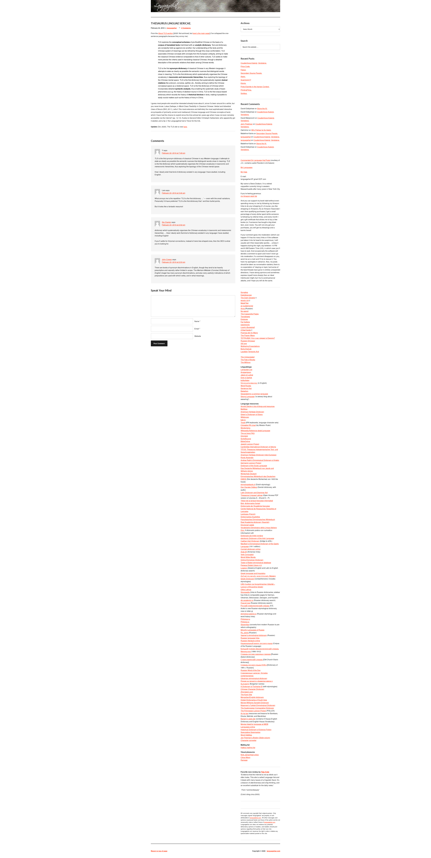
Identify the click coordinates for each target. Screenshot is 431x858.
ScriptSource (246, 438)
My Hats (244, 172)
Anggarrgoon (246, 372)
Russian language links (250, 638)
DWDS (243, 479)
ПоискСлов (245, 603)
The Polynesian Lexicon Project (253, 710)
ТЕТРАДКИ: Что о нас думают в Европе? (258, 338)
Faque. (243, 69)
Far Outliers (245, 322)
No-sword (244, 311)
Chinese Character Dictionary (252, 689)
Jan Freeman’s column (255, 737)
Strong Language (247, 396)
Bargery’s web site (248, 718)
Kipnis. (243, 83)
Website (197, 336)
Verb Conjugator (247, 554)
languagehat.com (159, 6)
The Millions (245, 362)
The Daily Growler (248, 297)
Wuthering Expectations (250, 346)
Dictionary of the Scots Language (254, 465)
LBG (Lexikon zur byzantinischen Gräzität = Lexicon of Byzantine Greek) (258, 585)
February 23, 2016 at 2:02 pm (173, 225)
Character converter (248, 740)
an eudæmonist (247, 305)
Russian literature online (250, 640)
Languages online (248, 727)
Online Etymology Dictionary (252, 560)
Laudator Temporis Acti (250, 351)
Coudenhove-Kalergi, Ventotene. (254, 63)
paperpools (245, 324)
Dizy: (243, 530)
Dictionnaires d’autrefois (250, 516)
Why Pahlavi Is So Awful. (261, 130)
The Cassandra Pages (250, 314)
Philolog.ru (245, 622)
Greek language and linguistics (253, 573)
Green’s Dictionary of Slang (252, 414)
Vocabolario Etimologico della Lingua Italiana (259, 527)
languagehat (172, 28)
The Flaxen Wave (248, 335)
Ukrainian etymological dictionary (254, 678)
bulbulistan (245, 380)
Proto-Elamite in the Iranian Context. (255, 86)
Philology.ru (245, 619)
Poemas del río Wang (249, 332)
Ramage (244, 760)
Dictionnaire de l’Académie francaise (255, 506)
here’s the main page (201, 33)
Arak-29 (244, 551)
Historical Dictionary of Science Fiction (256, 729)
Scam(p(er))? (246, 80)
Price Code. (245, 66)
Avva (243, 308)
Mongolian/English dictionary (252, 697)
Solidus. (244, 93)
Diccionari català (247, 525)
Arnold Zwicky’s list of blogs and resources (258, 406)
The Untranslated (247, 357)
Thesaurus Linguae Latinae (252, 495)
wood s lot (245, 300)
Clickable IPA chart (248, 425)
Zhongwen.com (247, 692)
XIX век (244, 343)
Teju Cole (265, 772)
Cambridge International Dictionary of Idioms (258, 446)
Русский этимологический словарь (255, 605)
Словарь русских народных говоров (256, 654)
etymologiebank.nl (248, 484)
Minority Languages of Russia (252, 630)
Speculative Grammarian (250, 732)
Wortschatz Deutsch (249, 473)
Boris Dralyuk (246, 349)
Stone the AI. (262, 108)
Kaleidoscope (246, 295)
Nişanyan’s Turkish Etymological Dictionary (258, 705)
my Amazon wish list (249, 196)
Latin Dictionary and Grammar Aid (254, 492)
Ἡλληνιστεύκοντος (249, 383)
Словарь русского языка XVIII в (254, 665)
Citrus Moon (245, 757)
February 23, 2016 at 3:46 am (173, 193)
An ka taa (244, 713)
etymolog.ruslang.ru (248, 613)
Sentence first (246, 388)
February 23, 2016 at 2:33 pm (173, 262)
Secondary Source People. (251, 73)
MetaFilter (245, 303)
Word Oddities (246, 735)
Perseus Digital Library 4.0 (251, 565)
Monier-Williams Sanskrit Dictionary (255, 702)
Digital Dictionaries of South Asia (254, 700)
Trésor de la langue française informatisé (257, 500)
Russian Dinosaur (248, 340)
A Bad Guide (246, 330)
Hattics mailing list (248, 747)
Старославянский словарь (252, 659)
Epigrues (244, 319)
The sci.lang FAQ (247, 433)
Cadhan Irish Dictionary (250, 541)
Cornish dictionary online (251, 549)
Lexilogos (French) (248, 514)
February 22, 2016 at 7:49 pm (173, 153)
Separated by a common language (254, 393)
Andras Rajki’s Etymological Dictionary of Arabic (260, 460)
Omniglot (244, 436)
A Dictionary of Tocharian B (251, 686)
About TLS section (165, 33)
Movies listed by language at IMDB (254, 724)
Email (196, 328)
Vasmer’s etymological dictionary (254, 635)
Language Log (246, 369)
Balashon (244, 391)
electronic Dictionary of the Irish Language (257, 538)
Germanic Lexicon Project (251, 463)
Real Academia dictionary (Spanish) (255, 522)
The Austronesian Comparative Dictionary (257, 708)
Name (196, 321)
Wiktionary (245, 417)
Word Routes (246, 385)
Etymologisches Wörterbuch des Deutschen (258, 476)
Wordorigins (245, 428)
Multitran (244, 409)
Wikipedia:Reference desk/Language (255, 430)
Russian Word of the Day (251, 670)
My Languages (246, 167)
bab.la (243, 420)
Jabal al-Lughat (247, 375)
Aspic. (243, 76)
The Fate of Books (248, 359)
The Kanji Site (246, 694)
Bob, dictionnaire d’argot (250, 503)
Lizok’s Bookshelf (248, 327)
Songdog (244, 292)
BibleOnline (245, 441)
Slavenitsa (245, 624)
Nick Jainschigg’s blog (250, 754)
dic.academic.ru (247, 600)
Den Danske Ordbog (249, 487)
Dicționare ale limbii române (252, 535)
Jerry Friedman (247, 124)
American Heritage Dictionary (252, 411)
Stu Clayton (166, 222)
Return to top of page (159, 851)
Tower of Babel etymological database (256, 562)
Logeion (244, 568)
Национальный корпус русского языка (256, 643)
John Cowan (167, 259)
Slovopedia (245, 592)
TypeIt (243, 422)
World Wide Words (248, 557)
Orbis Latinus (246, 589)
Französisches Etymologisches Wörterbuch (258, 519)
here (185, 126)
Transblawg (245, 316)
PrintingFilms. (246, 90)
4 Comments (186, 28)
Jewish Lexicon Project (250, 444)
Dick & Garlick (246, 377)
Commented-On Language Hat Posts (255, 160)
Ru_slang (245, 632)
